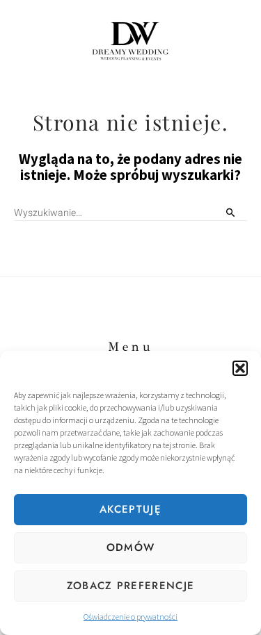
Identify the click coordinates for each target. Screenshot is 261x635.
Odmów (130, 547)
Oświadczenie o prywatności (130, 616)
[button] (240, 368)
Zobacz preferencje (130, 585)
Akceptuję (130, 509)
